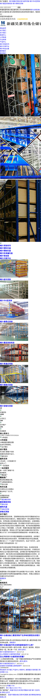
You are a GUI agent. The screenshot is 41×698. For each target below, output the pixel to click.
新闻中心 (3, 35)
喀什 (33, 690)
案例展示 (3, 51)
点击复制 (20, 674)
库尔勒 (20, 690)
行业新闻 (3, 39)
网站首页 (3, 28)
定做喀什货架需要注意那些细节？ (11, 666)
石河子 (7, 692)
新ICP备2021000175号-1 (14, 688)
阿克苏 (15, 690)
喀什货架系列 (4, 44)
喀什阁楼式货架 (14, 1)
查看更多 (3, 578)
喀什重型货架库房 (6, 3)
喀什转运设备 (4, 48)
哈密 (29, 690)
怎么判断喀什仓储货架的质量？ (10, 654)
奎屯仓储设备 (35, 9)
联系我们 (3, 53)
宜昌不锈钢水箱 (13, 695)
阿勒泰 (25, 690)
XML (6, 672)
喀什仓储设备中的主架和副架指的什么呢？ (17, 645)
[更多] (20, 649)
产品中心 (3, 42)
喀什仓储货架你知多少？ (8, 652)
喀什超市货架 (24, 1)
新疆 (11, 690)
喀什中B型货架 (35, 1)
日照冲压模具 (23, 695)
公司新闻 (3, 37)
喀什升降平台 (4, 46)
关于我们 (3, 30)
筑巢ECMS (10, 685)
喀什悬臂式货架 (18, 3)
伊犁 (3, 692)
